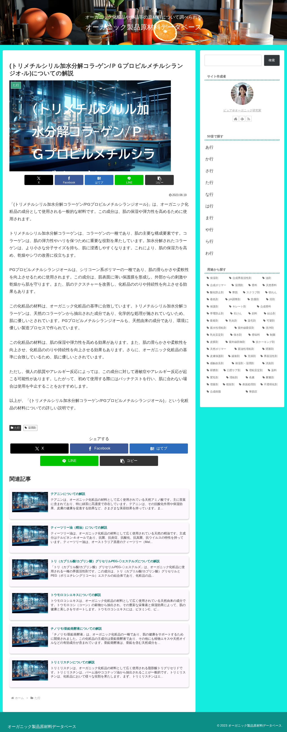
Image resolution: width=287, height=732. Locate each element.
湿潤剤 (32, 427)
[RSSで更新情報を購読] (249, 119)
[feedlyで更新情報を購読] (242, 119)
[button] (159, 180)
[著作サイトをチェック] (236, 119)
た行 (17, 427)
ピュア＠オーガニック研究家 (242, 110)
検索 (272, 60)
